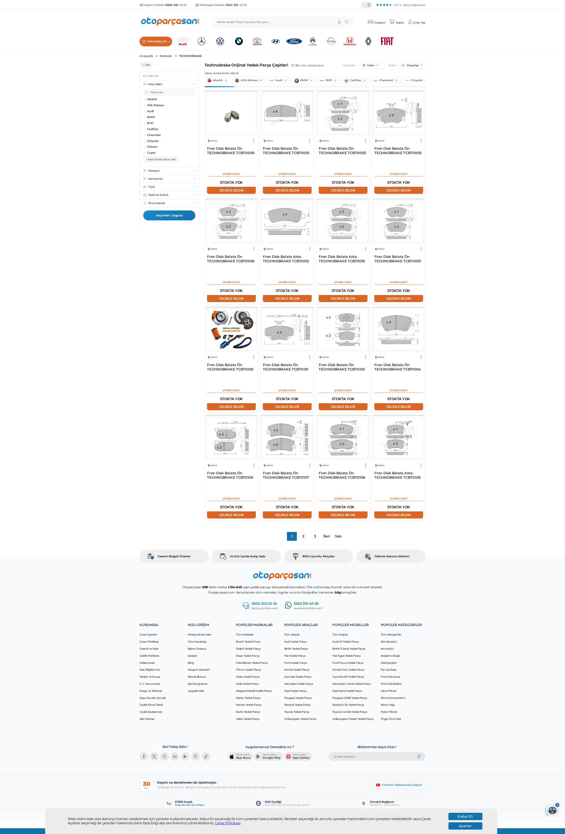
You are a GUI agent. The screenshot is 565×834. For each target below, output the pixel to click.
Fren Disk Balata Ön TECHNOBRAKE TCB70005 (398, 150)
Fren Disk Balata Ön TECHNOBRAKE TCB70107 (286, 475)
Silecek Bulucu (197, 676)
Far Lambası (388, 669)
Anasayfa (146, 56)
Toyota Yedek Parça (296, 711)
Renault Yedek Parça (297, 704)
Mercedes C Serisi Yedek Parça (351, 683)
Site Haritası (146, 719)
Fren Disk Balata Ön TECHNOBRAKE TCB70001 (286, 150)
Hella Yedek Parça (247, 683)
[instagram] (164, 756)
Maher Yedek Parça (248, 698)
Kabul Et (465, 816)
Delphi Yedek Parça (248, 648)
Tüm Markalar (245, 634)
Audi (278, 80)
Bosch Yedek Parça (248, 641)
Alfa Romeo (249, 80)
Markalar (166, 56)
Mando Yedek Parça (248, 704)
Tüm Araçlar (292, 634)
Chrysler (417, 80)
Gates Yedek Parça (248, 676)
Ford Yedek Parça (295, 662)
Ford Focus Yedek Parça (347, 662)
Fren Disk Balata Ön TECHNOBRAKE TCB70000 (231, 150)
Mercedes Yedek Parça (298, 683)
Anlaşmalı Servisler (199, 634)
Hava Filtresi (388, 690)
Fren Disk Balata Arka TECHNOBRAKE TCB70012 (286, 259)
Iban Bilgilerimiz (149, 669)
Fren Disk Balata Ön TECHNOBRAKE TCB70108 (342, 475)
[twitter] (154, 756)
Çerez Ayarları (148, 634)
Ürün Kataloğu (197, 641)
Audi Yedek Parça (295, 641)
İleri (326, 536)
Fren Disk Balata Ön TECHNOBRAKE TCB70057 (397, 259)
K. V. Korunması (149, 683)
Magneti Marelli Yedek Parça (253, 690)
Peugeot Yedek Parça (298, 698)
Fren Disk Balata (391, 683)
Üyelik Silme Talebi (151, 704)
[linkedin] (174, 756)
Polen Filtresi (389, 711)
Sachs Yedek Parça (248, 711)
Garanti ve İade (148, 648)
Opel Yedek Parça (295, 690)
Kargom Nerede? (199, 669)
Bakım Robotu (197, 648)
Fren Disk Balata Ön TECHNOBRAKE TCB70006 (230, 259)
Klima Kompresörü (393, 698)
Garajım (193, 655)
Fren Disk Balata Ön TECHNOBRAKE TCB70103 (342, 367)
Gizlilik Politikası (149, 655)
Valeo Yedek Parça (247, 719)
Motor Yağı (388, 704)
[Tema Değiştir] (366, 5)
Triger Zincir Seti (391, 719)
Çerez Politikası (227, 823)
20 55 (176, 5)
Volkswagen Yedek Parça (300, 719)
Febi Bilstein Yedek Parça (252, 662)
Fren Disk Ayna (390, 676)
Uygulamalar (196, 690)
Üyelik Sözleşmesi (150, 711)
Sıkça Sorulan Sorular (152, 698)
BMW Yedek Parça (296, 648)
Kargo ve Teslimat (150, 690)
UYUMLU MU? (231, 174)
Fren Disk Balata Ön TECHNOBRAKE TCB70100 (230, 367)
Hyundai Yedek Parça (297, 676)
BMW (304, 80)
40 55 (236, 5)
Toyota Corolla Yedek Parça (349, 711)
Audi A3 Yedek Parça (345, 641)
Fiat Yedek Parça (294, 655)
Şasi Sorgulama (197, 683)
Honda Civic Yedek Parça (348, 669)
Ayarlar (465, 826)
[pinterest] (195, 756)
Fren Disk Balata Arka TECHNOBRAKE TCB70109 (397, 475)
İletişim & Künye (149, 676)
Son (338, 536)
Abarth (218, 80)
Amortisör (387, 648)
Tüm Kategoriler (391, 634)
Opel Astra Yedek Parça (347, 690)
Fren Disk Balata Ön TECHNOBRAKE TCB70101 (285, 367)
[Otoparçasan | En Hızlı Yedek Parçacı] (170, 21)
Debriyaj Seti (389, 662)
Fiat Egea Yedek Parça (346, 655)
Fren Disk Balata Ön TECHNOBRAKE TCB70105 (230, 475)
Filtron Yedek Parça (248, 669)
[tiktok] (206, 756)
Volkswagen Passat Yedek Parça (352, 719)
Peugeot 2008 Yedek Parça (349, 698)
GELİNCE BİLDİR (231, 190)
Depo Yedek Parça (247, 655)
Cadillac (356, 80)
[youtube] (185, 756)
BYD (329, 80)
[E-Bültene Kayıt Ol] (418, 756)
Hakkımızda (147, 662)
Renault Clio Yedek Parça (348, 704)
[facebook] (143, 756)
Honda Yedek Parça (296, 669)
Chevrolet (386, 80)
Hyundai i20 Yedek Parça (348, 676)
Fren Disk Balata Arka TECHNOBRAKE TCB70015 (342, 259)
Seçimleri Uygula (169, 215)
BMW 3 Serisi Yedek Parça (348, 648)
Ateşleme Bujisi (390, 655)
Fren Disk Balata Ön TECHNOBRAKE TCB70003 (342, 150)
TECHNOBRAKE (190, 56)
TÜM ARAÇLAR (157, 41)
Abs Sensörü (389, 641)
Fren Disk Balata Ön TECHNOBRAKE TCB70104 (397, 367)
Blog (191, 662)
